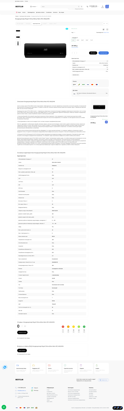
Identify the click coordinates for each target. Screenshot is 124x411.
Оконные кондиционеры (73, 398)
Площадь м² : (75, 37)
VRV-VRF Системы (72, 396)
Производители (50, 398)
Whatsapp (36, 390)
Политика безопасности (52, 395)
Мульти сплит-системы (73, 391)
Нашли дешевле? (74, 47)
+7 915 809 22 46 (93, 6)
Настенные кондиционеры (74, 390)
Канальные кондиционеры (74, 395)
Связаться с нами (93, 396)
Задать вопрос (22, 350)
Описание (28, 23)
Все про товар (20, 23)
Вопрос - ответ (53, 23)
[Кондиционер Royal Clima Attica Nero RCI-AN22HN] (45, 50)
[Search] (78, 6)
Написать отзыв (22, 332)
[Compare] (103, 29)
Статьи (26, 1)
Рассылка (91, 395)
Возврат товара (92, 398)
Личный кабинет (93, 390)
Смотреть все (76, 74)
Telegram (36, 387)
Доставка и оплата (19, 1)
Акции (48, 400)
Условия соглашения (51, 396)
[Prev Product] (104, 23)
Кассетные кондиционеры (74, 393)
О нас (48, 390)
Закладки (91, 393)
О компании (49, 391)
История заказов (92, 391)
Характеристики (36, 23)
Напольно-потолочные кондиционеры (76, 400)
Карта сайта (49, 401)
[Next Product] (107, 23)
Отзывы (45, 23)
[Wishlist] (107, 29)
